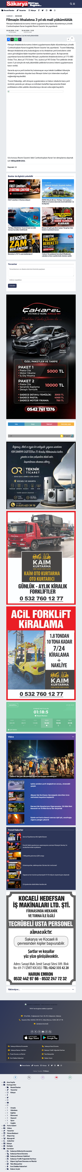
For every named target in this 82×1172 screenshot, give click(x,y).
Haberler (9, 16)
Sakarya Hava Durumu (52, 1046)
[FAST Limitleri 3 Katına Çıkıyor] (24, 189)
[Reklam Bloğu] (41, 357)
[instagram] (42, 1077)
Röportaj (10, 1136)
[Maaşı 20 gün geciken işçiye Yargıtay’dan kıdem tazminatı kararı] (58, 217)
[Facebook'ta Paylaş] (8, 39)
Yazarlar (22, 10)
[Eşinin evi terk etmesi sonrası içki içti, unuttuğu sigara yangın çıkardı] (16, 819)
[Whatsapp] (46, 1031)
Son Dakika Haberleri (17, 1058)
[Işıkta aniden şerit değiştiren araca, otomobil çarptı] (16, 785)
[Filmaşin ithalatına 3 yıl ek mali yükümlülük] (41, 35)
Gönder (12, 286)
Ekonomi (14, 1115)
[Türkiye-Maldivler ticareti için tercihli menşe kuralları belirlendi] (24, 217)
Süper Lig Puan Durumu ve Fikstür (23, 1161)
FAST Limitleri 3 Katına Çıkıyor (19, 200)
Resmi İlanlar (9, 10)
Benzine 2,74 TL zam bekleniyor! (20, 254)
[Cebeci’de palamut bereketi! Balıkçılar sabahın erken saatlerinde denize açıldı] (58, 243)
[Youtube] (42, 1031)
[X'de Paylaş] (12, 39)
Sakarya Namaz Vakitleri (18, 1050)
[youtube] (56, 1077)
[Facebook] (32, 1031)
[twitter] (29, 1077)
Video (9, 1128)
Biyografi (10, 1138)
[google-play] (50, 1037)
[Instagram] (39, 1031)
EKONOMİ (18, 16)
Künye (33, 10)
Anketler (10, 1141)
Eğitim (13, 1113)
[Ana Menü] (74, 4)
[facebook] (15, 1077)
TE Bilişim (46, 1071)
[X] (35, 1031)
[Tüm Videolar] (73, 737)
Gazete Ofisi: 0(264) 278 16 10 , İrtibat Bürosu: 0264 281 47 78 (42, 1020)
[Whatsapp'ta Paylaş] (16, 39)
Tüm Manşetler (49, 1054)
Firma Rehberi (12, 1133)
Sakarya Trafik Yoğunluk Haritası (54, 1050)
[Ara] (71, 4)
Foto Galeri (11, 1125)
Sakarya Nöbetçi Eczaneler (19, 1046)
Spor (12, 1120)
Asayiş (13, 1108)
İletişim (10, 1146)
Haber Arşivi (48, 1058)
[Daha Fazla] (19, 39)
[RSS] (50, 1031)
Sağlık (13, 1123)
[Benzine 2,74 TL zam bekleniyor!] (24, 243)
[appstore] (32, 1037)
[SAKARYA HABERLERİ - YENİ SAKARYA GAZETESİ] (24, 4)
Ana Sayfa (11, 1082)
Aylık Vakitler (13, 730)
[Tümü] (73, 989)
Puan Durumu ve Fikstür (17, 1054)
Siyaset (13, 1118)
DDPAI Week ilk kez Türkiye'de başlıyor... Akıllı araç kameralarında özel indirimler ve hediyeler (58, 202)
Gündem (13, 1110)
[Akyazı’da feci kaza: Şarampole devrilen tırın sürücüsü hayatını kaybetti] (16, 796)
